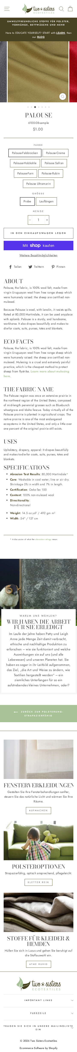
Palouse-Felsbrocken (25, 153)
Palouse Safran (54, 163)
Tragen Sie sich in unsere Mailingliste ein (38, 1027)
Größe (38, 193)
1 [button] (28, 107)
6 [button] (46, 107)
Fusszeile (38, 1013)
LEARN (60, 33)
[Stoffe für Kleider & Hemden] (38, 912)
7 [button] (49, 107)
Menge (38, 211)
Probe (27, 201)
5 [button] (42, 107)
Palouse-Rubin (51, 173)
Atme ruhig (38, 964)
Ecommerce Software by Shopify (38, 1048)
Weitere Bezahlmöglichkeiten (38, 255)
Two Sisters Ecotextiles (43, 1041)
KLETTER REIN (38, 882)
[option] (38, 29)
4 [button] (39, 107)
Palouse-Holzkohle (25, 163)
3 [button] (35, 107)
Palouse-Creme (55, 153)
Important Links (38, 1000)
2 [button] (32, 107)
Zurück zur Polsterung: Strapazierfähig (42, 713)
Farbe (38, 145)
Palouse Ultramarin (38, 183)
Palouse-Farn (25, 173)
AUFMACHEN (38, 810)
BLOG (41, 37)
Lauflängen (46, 201)
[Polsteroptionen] (38, 840)
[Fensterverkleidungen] (38, 759)
